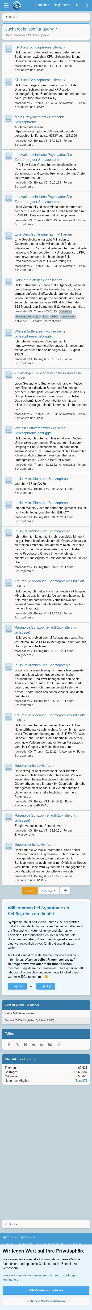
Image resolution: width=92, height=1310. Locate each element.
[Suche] (86, 5)
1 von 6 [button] (29, 890)
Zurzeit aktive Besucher (22, 1005)
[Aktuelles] (77, 5)
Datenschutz (77, 1243)
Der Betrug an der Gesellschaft (38, 280)
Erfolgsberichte (24, 655)
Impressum (25, 1243)
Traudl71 (81, 1080)
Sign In (17, 986)
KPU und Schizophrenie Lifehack (40, 47)
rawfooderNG (22, 35)
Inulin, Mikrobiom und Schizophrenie (42, 479)
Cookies (11, 1237)
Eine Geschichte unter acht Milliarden (43, 234)
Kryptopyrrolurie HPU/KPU (32, 70)
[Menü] (6, 5)
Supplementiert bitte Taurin (35, 765)
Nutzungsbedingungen (50, 1243)
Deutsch (29, 1237)
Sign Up (46, 986)
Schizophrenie (24, 144)
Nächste (47, 890)
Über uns (9, 1243)
